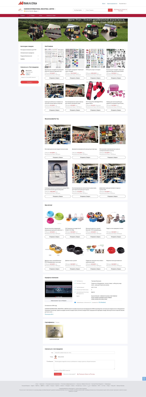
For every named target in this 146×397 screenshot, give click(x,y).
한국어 (84, 385)
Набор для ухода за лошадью (93, 69)
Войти (103, 3)
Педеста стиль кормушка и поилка (114, 228)
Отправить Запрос (54, 78)
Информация (108, 384)
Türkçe (108, 385)
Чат (28, 74)
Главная (23, 15)
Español (57, 385)
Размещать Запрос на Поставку (86, 374)
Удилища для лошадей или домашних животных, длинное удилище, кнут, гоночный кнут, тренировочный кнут (54, 71)
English (32, 385)
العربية (89, 385)
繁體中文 (42, 385)
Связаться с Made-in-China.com (83, 384)
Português (67, 385)
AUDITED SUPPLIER (54, 339)
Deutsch (62, 385)
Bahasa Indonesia (120, 385)
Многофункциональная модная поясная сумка (56, 149)
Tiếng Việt (113, 385)
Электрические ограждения (27, 53)
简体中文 (37, 385)
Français (52, 385)
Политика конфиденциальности (68, 384)
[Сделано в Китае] (28, 3)
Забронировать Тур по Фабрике (58, 300)
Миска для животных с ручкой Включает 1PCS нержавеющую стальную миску (93, 230)
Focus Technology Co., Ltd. (71, 388)
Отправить (57, 374)
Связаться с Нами (51, 15)
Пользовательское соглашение (53, 384)
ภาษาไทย (103, 385)
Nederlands (94, 385)
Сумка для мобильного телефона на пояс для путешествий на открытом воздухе (54, 103)
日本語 (47, 385)
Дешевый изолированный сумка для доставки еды (84, 149)
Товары (33, 15)
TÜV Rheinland (102, 302)
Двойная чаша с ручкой (71, 260)
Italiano (72, 385)
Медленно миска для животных (114, 260)
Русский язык (79, 385)
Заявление (42, 384)
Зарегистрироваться (112, 3)
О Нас (40, 15)
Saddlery (23, 59)
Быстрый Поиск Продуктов (97, 384)
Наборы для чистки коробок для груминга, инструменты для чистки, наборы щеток (115, 103)
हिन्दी (99, 385)
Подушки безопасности (26, 56)
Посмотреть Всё (49, 314)
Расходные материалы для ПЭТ (28, 49)
